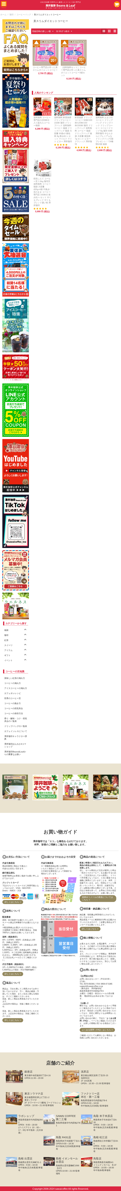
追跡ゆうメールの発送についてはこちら (97, 898)
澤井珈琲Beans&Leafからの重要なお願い (15, 753)
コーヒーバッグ (24, 14)
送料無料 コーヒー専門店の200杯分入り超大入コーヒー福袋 (42, 121)
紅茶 (6, 640)
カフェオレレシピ (12, 693)
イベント (8, 660)
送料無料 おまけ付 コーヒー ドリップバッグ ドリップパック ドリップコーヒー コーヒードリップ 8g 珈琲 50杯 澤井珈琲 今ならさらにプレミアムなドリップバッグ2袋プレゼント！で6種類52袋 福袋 (104, 130)
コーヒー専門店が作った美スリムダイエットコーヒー (45, 68)
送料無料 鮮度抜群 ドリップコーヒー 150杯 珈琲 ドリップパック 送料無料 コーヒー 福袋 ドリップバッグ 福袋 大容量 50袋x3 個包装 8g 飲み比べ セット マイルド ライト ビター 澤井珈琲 (63, 129)
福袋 (6, 630)
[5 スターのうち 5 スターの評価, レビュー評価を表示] (61, 144)
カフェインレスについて (15, 731)
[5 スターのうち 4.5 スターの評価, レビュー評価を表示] (103, 147)
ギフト (7, 655)
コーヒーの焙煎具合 (13, 708)
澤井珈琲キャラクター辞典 (15, 737)
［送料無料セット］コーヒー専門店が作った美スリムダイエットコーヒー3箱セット (73, 71)
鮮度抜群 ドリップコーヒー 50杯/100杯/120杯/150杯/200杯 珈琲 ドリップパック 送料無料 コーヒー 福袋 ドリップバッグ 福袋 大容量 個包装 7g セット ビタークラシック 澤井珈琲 (84, 130)
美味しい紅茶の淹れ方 (14, 678)
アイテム (8, 650)
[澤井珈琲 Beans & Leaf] (60, 6)
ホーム (3, 14)
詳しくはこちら (12, 902)
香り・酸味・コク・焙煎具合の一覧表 (15, 719)
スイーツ (8, 645)
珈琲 (11, 14)
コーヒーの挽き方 (12, 703)
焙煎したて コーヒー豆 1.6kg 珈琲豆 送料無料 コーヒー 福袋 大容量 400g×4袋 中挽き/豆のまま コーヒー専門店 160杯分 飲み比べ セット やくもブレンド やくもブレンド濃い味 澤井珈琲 (42, 191)
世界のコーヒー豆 (12, 698)
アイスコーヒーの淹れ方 (15, 688)
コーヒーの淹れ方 (12, 683)
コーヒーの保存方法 (13, 713)
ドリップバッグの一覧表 (15, 726)
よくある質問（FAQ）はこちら (96, 1030)
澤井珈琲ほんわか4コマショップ (15, 745)
